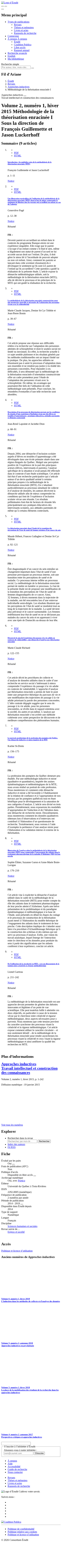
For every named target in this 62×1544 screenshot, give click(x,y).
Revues (17, 24)
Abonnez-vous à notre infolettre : (20, 1450)
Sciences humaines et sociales (22, 1226)
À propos (22, 39)
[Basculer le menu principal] (2, 9)
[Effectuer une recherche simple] (2, 6)
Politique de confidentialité (21, 1529)
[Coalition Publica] (11, 1522)
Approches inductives (18, 86)
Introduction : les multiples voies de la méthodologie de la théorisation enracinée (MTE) (30, 163)
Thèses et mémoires (24, 27)
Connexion (13, 36)
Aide (10, 1463)
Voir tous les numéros (12, 1125)
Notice (11, 181)
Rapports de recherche (25, 33)
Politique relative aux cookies (22, 1531)
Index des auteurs (16, 1144)
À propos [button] (13, 39)
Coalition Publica (22, 44)
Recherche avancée (17, 53)
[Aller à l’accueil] (9, 2)
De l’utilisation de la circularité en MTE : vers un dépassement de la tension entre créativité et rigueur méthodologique (33, 965)
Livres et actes (21, 30)
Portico (21, 1180)
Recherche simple (10, 64)
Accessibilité (14, 1466)
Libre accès (19, 47)
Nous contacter (15, 1472)
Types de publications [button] (18, 21)
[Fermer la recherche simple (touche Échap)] (5, 6)
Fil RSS (12, 1147)
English (11, 56)
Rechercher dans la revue (20, 1138)
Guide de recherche (17, 1469)
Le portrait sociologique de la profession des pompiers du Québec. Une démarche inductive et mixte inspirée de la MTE (33, 739)
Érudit (17, 41)
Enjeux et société (16, 1232)
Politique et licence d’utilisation (17, 1250)
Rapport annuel (21, 50)
